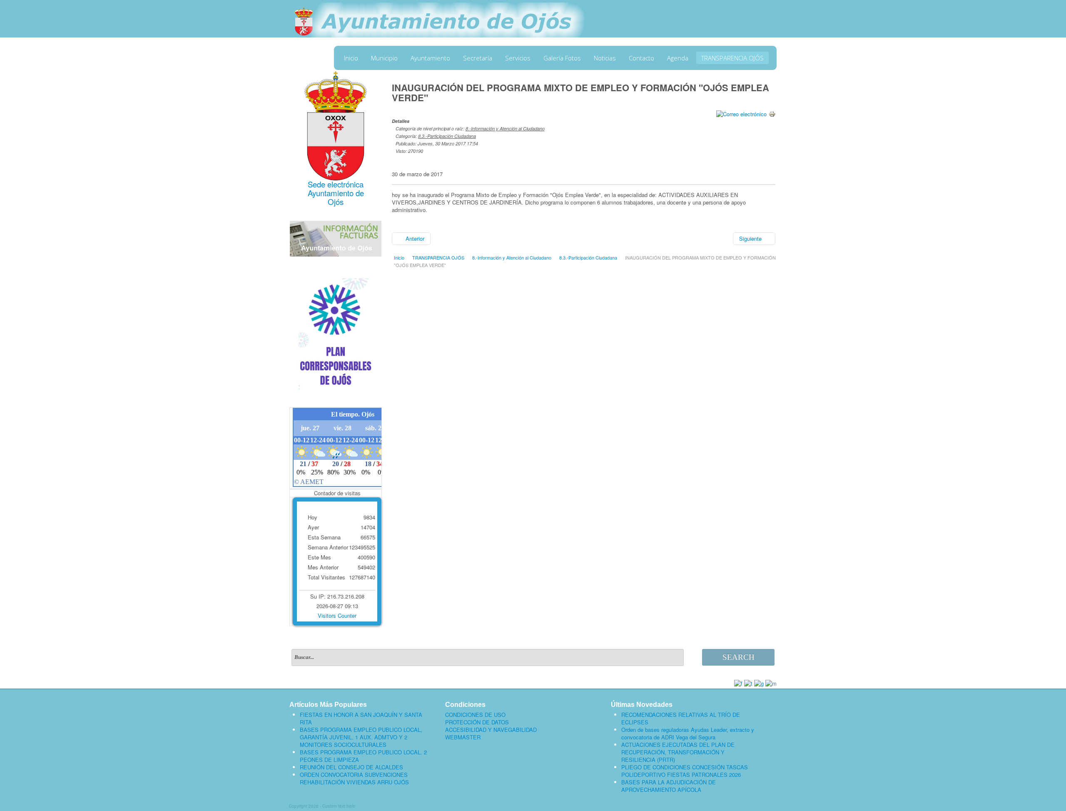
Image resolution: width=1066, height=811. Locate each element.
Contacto (641, 58)
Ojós (336, 201)
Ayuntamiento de (336, 192)
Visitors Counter (337, 615)
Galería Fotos (562, 58)
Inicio (351, 58)
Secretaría (477, 58)
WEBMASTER (463, 737)
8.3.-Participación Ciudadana (447, 136)
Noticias (605, 58)
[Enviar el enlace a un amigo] (741, 113)
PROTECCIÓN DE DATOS (477, 722)
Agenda (677, 58)
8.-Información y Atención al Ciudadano (505, 128)
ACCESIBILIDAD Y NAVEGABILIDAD (491, 730)
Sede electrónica (336, 184)
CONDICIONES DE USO (475, 715)
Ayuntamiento (430, 58)
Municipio (384, 58)
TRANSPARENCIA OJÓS (732, 58)
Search (738, 657)
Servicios (518, 58)
